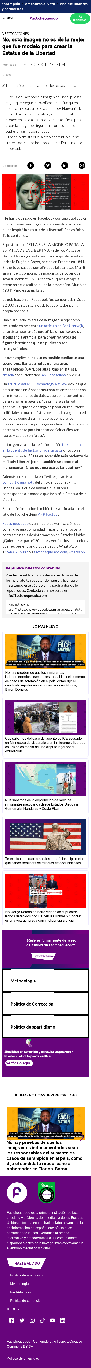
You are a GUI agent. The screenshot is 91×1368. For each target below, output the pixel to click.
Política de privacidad (23, 1358)
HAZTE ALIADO (27, 1263)
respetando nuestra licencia (52, 580)
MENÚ (10, 18)
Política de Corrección (32, 1003)
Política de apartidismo (33, 1026)
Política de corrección (26, 1301)
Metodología (23, 980)
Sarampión (11, 3)
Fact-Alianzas (20, 1292)
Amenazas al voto (40, 3)
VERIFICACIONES (15, 33)
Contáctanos (45, 956)
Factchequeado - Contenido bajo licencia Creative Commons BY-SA (44, 1344)
